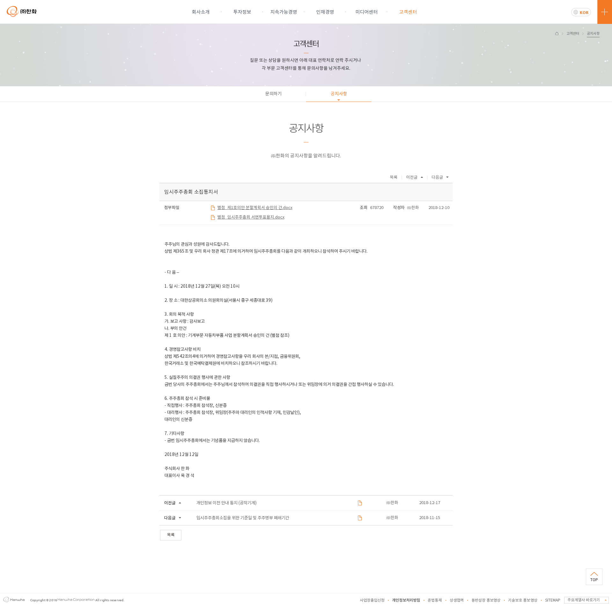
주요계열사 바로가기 (583, 600)
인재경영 (325, 12)
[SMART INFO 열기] (604, 12)
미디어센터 (366, 12)
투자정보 (242, 12)
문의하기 (273, 94)
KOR (584, 12)
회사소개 (201, 12)
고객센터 (408, 12)
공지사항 (593, 34)
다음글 (437, 177)
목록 (393, 177)
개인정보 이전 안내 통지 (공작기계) (226, 503)
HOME (557, 33)
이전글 (412, 177)
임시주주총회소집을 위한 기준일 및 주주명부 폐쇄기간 (242, 518)
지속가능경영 (283, 12)
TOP (594, 580)
